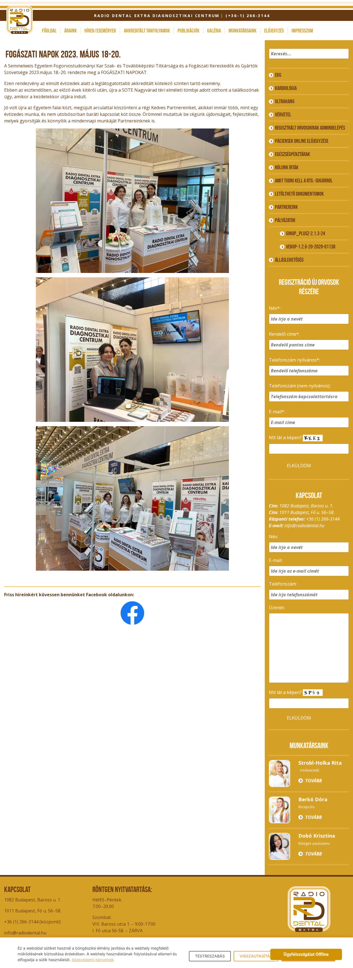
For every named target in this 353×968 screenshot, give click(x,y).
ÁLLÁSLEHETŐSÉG (289, 260)
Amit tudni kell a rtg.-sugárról (304, 180)
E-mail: (275, 560)
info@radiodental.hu (304, 526)
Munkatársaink (242, 31)
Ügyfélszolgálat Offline (306, 954)
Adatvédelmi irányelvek (93, 959)
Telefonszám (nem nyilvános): (299, 386)
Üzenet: (277, 608)
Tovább (313, 781)
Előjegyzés (274, 31)
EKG (278, 75)
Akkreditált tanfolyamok (147, 31)
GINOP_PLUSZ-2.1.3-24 (305, 233)
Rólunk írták (286, 167)
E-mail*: (277, 412)
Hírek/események (100, 31)
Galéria (214, 31)
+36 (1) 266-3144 (323, 519)
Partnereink (286, 207)
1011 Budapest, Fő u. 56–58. (32, 911)
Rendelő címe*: (284, 334)
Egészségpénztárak (292, 154)
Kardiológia (286, 88)
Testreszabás (210, 956)
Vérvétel (283, 114)
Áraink (70, 31)
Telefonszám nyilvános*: (294, 360)
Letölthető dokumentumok (299, 194)
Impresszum (302, 31)
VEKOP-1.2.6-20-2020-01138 (310, 247)
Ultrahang (285, 101)
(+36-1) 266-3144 (248, 15)
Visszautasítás (256, 956)
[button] (344, 61)
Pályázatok (285, 220)
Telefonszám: (283, 584)
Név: (273, 537)
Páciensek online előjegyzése (301, 141)
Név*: (274, 308)
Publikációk (188, 31)
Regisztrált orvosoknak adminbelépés (310, 128)
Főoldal (49, 31)
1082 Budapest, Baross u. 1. (32, 900)
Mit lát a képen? (286, 437)
